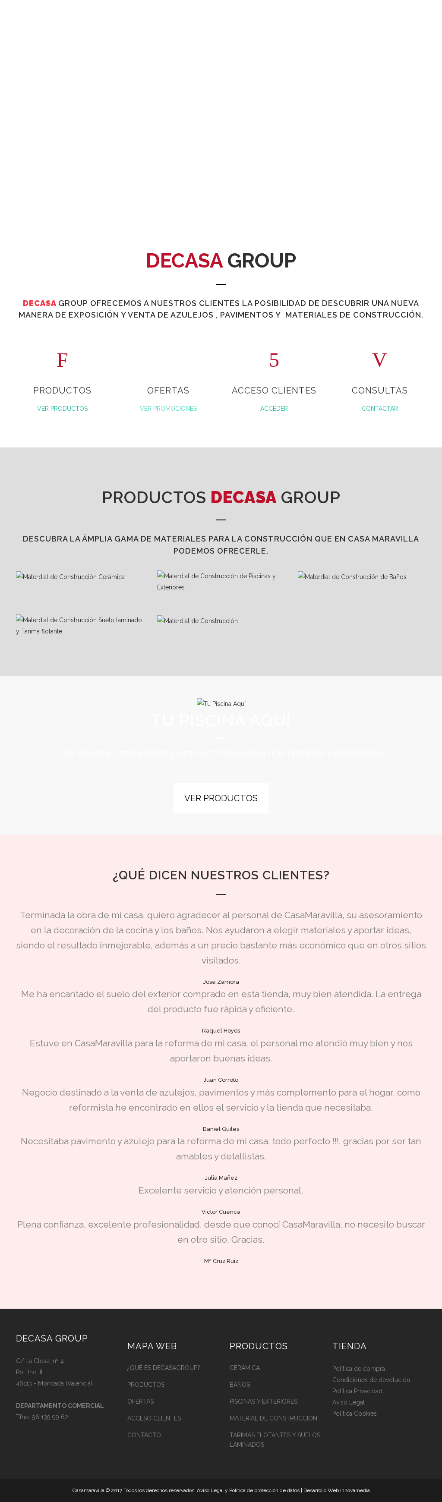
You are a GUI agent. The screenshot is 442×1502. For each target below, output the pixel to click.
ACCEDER (274, 408)
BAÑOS (240, 1384)
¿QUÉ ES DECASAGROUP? (163, 1367)
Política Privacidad (357, 1391)
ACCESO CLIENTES (154, 1418)
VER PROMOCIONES (168, 408)
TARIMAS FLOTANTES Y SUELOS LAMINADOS (275, 1440)
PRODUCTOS (145, 1384)
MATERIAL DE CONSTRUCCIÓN (273, 1418)
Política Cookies (354, 1413)
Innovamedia (355, 1490)
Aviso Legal (348, 1402)
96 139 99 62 (50, 1417)
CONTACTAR (380, 408)
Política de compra (358, 1368)
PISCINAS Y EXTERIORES (263, 1401)
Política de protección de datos (264, 1490)
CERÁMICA (245, 1367)
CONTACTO (144, 1435)
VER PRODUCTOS (62, 408)
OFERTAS (140, 1401)
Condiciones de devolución (371, 1379)
